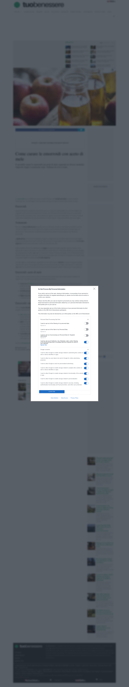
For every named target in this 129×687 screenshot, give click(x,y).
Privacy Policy (74, 398)
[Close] (95, 289)
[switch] (86, 323)
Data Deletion (54, 398)
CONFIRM (52, 391)
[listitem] (64, 319)
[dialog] (64, 343)
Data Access (64, 398)
